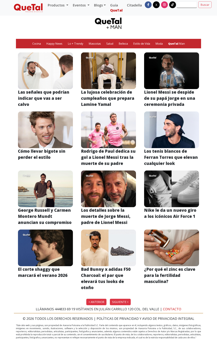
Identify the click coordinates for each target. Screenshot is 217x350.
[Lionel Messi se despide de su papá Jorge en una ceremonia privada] (171, 70)
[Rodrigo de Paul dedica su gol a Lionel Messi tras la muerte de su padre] (108, 129)
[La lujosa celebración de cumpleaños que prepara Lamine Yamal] (108, 70)
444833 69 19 (65, 309)
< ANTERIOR (96, 302)
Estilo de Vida (141, 43)
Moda (159, 43)
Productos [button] (56, 5)
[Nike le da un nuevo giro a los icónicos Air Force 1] (171, 188)
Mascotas (95, 43)
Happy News (54, 43)
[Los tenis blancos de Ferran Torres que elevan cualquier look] (171, 129)
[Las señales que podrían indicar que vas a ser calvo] (45, 70)
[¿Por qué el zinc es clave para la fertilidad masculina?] (171, 247)
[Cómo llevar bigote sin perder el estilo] (45, 129)
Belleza (123, 43)
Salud (109, 43)
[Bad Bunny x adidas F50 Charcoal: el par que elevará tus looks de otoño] (108, 247)
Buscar (205, 5)
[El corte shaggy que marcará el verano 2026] (45, 247)
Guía (116, 8)
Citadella (134, 5)
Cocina (36, 43)
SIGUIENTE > (120, 302)
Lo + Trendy (75, 43)
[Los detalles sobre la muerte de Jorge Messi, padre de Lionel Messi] (108, 188)
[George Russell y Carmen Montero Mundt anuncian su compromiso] (45, 188)
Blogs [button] (98, 5)
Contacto (172, 309)
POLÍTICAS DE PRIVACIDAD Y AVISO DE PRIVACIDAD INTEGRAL (145, 318)
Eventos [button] (80, 5)
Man (176, 43)
